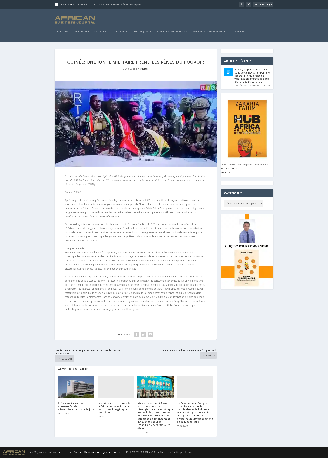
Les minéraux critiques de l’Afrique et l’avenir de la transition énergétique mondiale (114, 408)
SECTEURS (100, 31)
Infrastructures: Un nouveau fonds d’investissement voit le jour (76, 406)
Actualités (82, 31)
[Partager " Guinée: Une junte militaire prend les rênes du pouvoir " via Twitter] (143, 334)
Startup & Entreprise (171, 31)
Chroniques (140, 31)
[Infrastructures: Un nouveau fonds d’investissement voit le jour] (76, 387)
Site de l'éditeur (230, 168)
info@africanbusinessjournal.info (98, 452)
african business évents (209, 31)
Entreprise (265, 85)
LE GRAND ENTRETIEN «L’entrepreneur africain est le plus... (109, 4)
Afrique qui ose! (58, 452)
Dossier (119, 31)
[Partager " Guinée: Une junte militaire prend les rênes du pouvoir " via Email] (150, 334)
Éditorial (63, 31)
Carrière (238, 31)
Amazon (226, 172)
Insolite (189, 452)
